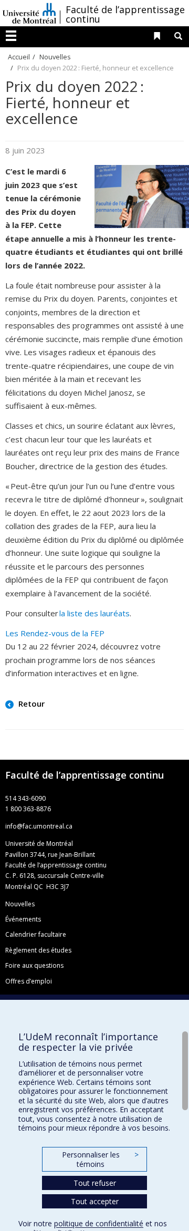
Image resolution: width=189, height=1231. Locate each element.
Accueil (19, 56)
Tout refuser (95, 1183)
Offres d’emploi (28, 981)
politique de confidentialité (98, 1223)
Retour (30, 703)
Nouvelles (55, 56)
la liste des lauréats (94, 613)
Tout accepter (95, 1201)
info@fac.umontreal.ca (38, 826)
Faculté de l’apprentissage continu (125, 14)
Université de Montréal (29, 13)
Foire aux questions (34, 965)
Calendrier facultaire (35, 934)
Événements (23, 919)
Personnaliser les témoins (100, 1159)
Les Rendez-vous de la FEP (54, 633)
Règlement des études (38, 950)
